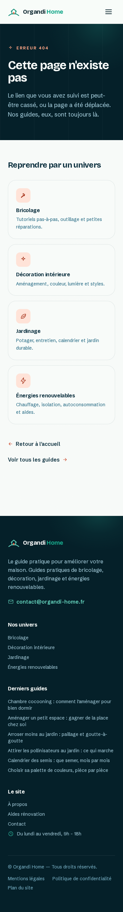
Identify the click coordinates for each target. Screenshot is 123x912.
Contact (17, 824)
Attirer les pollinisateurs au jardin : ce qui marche (60, 751)
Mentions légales (26, 879)
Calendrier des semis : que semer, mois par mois (59, 760)
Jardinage (18, 657)
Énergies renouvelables (33, 667)
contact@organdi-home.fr (50, 601)
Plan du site (20, 888)
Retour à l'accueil (38, 444)
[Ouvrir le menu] (108, 11)
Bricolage (18, 638)
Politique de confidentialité (82, 879)
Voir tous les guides (34, 459)
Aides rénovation (26, 814)
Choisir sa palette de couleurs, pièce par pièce (58, 770)
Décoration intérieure (31, 647)
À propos (17, 804)
